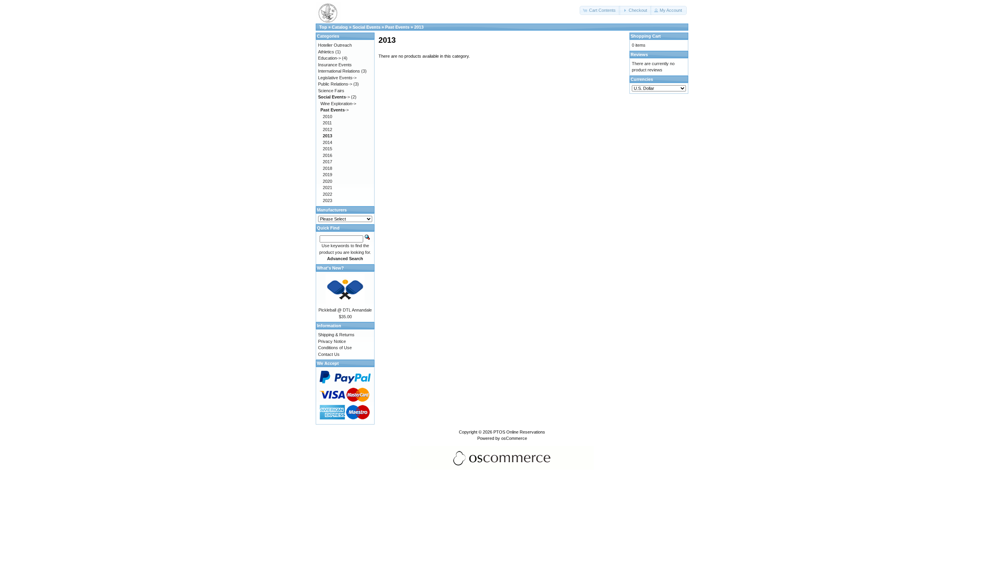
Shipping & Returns (336, 334)
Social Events (366, 27)
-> (334, 97)
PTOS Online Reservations (519, 432)
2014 (327, 142)
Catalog (340, 27)
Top (323, 27)
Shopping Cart (646, 36)
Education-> (329, 58)
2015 (327, 148)
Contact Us (329, 354)
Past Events (397, 27)
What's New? (330, 268)
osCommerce (514, 438)
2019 (327, 174)
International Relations (339, 71)
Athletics (326, 51)
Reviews (639, 54)
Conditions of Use (335, 347)
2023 (327, 200)
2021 (327, 187)
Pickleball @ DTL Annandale (345, 310)
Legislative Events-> (337, 77)
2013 (419, 27)
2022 (327, 194)
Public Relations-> (335, 84)
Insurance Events (335, 64)
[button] (600, 10)
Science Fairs (331, 90)
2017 (327, 161)
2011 (327, 122)
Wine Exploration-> (338, 103)
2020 (327, 181)
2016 (327, 155)
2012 (327, 129)
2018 (327, 168)
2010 (327, 116)
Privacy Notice (332, 341)
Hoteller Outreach (335, 45)
